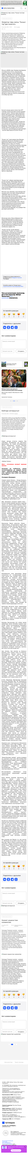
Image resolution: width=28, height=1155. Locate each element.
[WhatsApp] (16, 327)
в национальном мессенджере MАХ (13, 285)
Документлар (8, 1062)
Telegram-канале (17, 277)
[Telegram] (12, 327)
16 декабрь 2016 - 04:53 (7, 413)
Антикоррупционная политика (7, 1141)
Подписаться (16, 1150)
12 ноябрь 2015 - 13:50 (5, 926)
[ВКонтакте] (4, 327)
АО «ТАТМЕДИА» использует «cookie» (7, 1143)
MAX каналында (7, 297)
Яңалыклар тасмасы (7, 18)
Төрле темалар (19, 1062)
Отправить (21, 351)
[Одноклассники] (8, 327)
